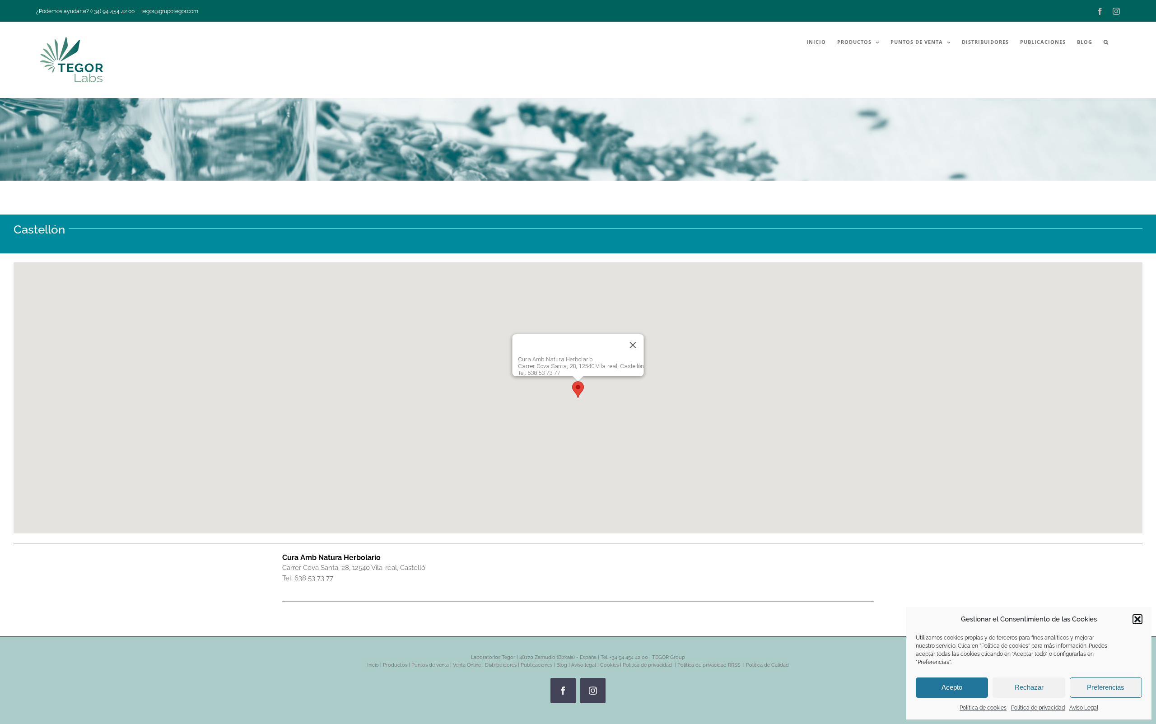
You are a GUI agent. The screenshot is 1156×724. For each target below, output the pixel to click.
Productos (395, 665)
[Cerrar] (633, 345)
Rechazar (1029, 687)
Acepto (952, 687)
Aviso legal (583, 665)
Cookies (609, 665)
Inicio (373, 665)
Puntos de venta (430, 665)
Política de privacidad (1038, 708)
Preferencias (1105, 687)
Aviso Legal (1083, 708)
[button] (1137, 619)
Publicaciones (536, 665)
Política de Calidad (767, 665)
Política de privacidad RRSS (709, 665)
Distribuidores (501, 665)
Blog (561, 665)
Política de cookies (983, 708)
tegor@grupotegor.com (169, 11)
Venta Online (467, 665)
